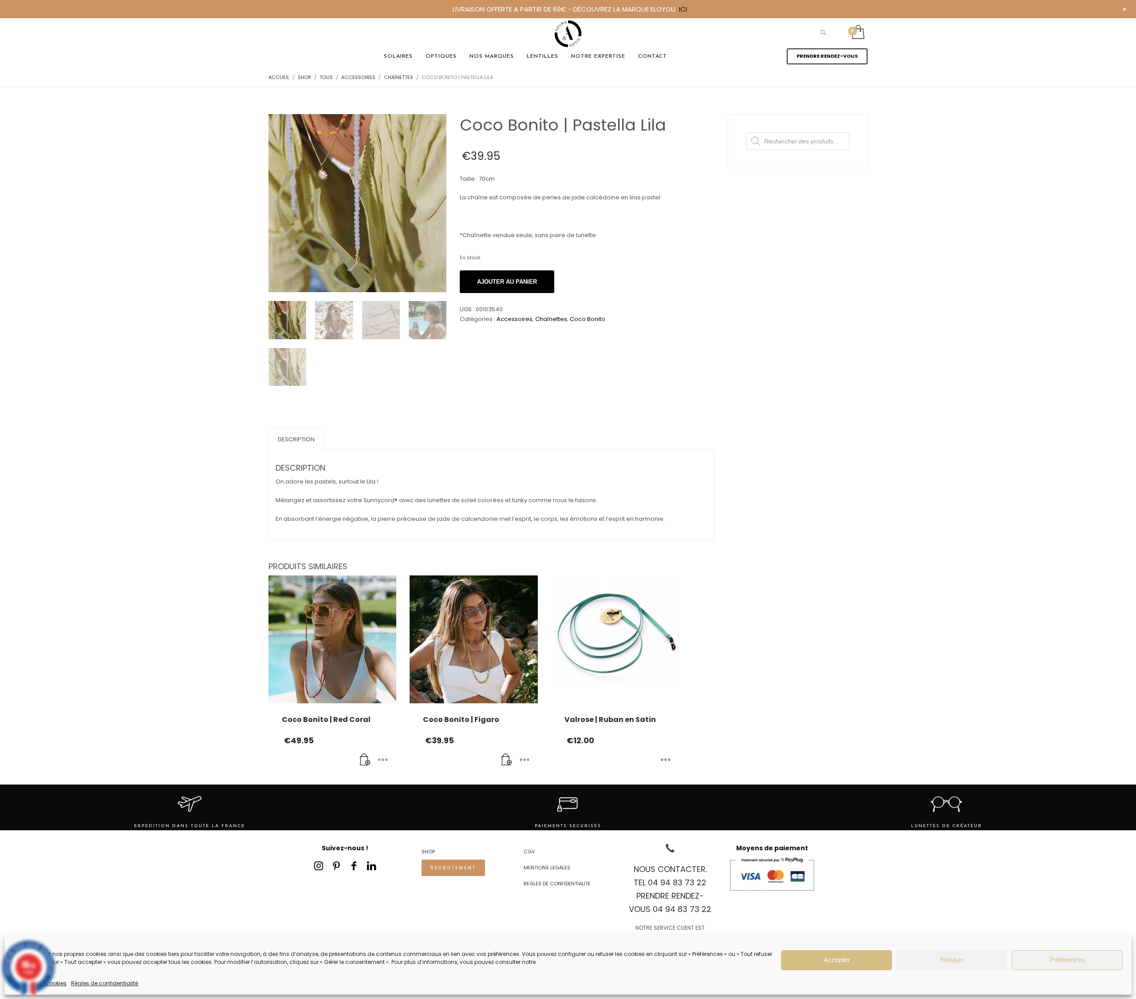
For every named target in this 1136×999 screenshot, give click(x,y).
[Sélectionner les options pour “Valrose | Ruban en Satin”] (665, 760)
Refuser (951, 959)
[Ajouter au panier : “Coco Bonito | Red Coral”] (365, 760)
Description (296, 439)
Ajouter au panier (507, 281)
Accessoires (514, 319)
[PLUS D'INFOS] (383, 760)
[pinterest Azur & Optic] (336, 866)
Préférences (1067, 959)
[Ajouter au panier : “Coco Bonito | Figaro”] (507, 760)
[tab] (296, 439)
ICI (683, 9)
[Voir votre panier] (858, 33)
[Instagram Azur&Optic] (318, 866)
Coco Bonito (587, 319)
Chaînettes (551, 319)
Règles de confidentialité (104, 983)
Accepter (837, 959)
